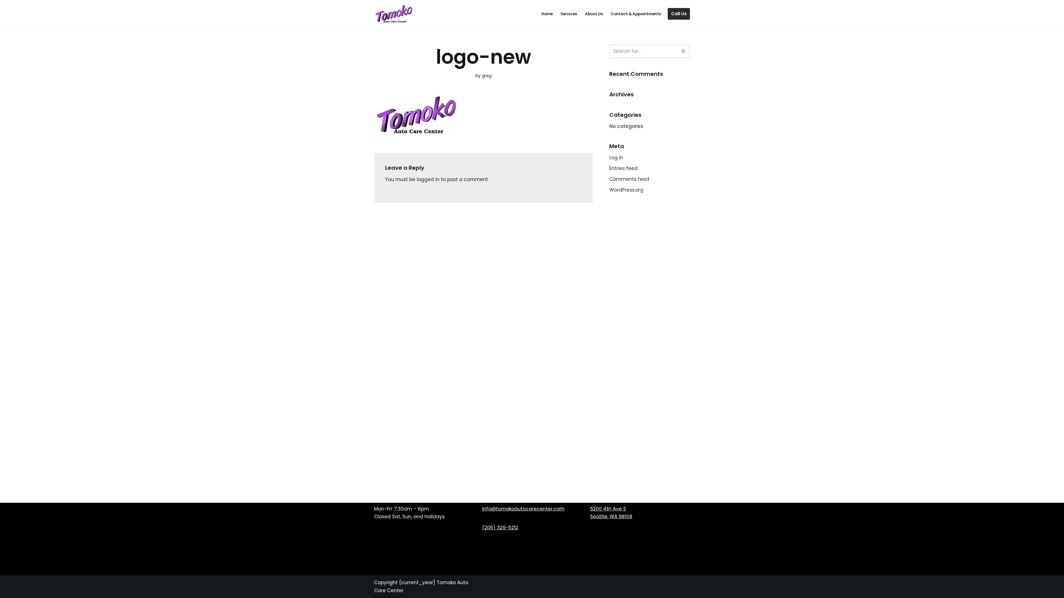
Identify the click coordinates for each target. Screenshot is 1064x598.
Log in (616, 157)
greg (487, 76)
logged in (428, 179)
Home (547, 14)
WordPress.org (626, 190)
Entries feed (623, 168)
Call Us (679, 14)
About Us (594, 14)
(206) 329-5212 (500, 527)
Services (569, 14)
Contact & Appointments (636, 14)
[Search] (683, 51)
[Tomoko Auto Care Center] (393, 14)
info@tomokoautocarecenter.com (523, 509)
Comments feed (629, 179)
